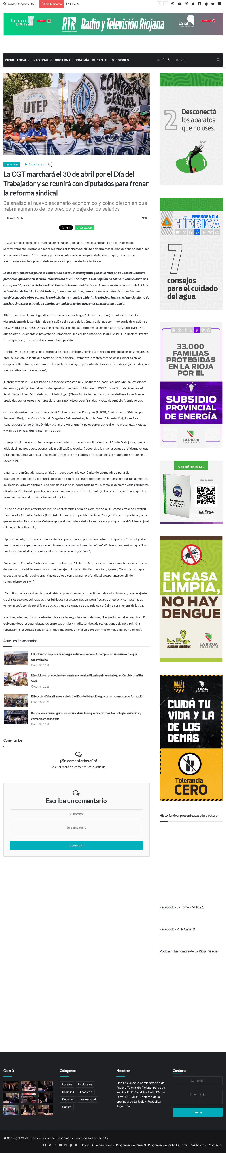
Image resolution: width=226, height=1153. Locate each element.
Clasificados (198, 1145)
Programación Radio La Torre (167, 1145)
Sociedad (62, 60)
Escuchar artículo (39, 164)
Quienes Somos (103, 1145)
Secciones (120, 60)
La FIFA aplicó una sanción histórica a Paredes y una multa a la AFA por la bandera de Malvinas (131, 4)
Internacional (88, 1099)
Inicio (9, 60)
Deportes (99, 60)
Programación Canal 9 (131, 1145)
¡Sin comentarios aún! (78, 760)
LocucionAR (100, 1138)
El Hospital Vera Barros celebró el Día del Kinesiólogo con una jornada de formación (87, 696)
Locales (23, 60)
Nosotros (123, 1071)
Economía (81, 60)
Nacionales (42, 60)
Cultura (66, 1106)
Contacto (180, 1071)
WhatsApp (85, 227)
